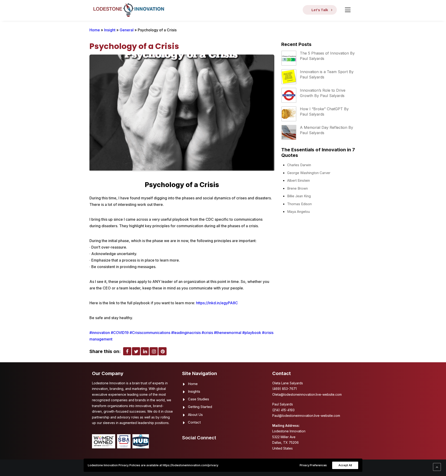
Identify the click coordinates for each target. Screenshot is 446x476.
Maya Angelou (298, 211)
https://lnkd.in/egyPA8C (217, 303)
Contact (194, 422)
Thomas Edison (299, 204)
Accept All (345, 465)
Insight (109, 30)
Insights (194, 391)
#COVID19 (120, 332)
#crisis (207, 332)
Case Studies (198, 399)
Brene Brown (297, 188)
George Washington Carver (308, 173)
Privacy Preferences (313, 465)
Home (94, 30)
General (127, 30)
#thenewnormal (227, 332)
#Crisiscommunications (150, 332)
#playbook (251, 332)
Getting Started (200, 407)
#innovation (99, 332)
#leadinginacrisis (186, 332)
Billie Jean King (299, 196)
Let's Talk (320, 10)
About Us (195, 414)
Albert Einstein (298, 180)
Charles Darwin (299, 165)
